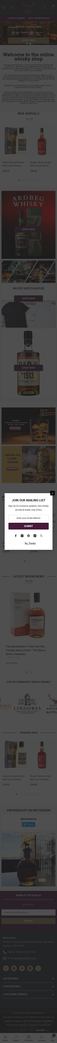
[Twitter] (41, 536)
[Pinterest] (28, 536)
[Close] (52, 493)
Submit (28, 526)
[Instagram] (22, 536)
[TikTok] (35, 536)
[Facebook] (16, 536)
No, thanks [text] (30, 543)
